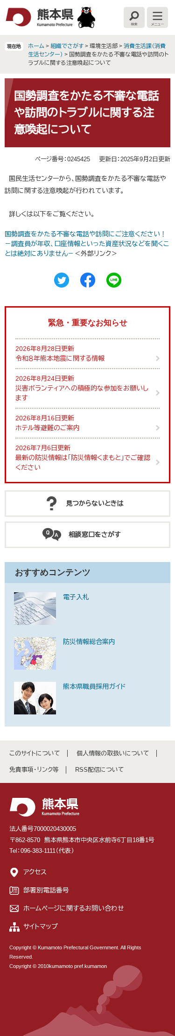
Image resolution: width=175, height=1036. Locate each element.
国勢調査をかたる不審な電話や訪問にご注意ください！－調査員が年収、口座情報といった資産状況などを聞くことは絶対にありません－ (87, 243)
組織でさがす (67, 46)
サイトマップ (40, 926)
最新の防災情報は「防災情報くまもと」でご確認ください (82, 462)
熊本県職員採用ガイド (94, 686)
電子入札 (76, 597)
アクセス (35, 872)
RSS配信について (99, 769)
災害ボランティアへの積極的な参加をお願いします (81, 393)
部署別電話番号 (46, 890)
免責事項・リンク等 (34, 769)
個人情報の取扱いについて (113, 753)
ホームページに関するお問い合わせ (73, 908)
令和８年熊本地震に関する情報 (60, 358)
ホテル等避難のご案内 (47, 428)
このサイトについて (34, 753)
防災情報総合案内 (89, 641)
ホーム (36, 46)
